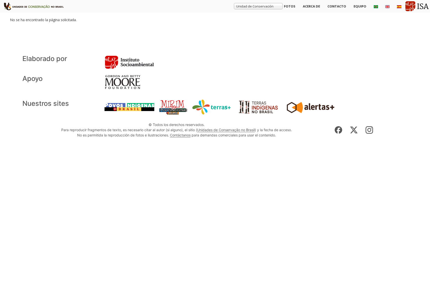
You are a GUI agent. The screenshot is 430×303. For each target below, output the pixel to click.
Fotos (289, 6)
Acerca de (311, 6)
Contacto (336, 6)
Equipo (360, 6)
